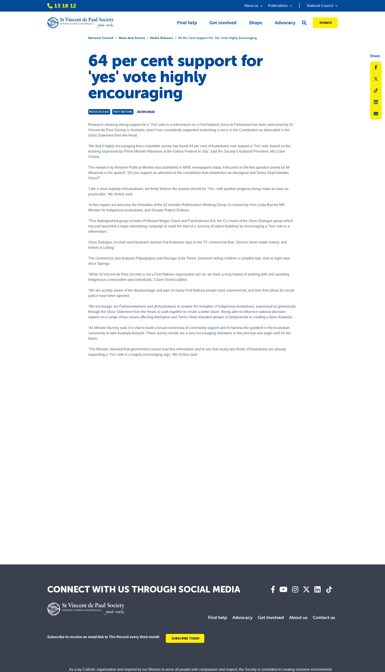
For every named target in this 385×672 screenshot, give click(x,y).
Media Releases (161, 38)
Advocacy (242, 617)
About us (298, 617)
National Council (100, 38)
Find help (217, 617)
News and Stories (132, 38)
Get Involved (271, 617)
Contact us (324, 617)
